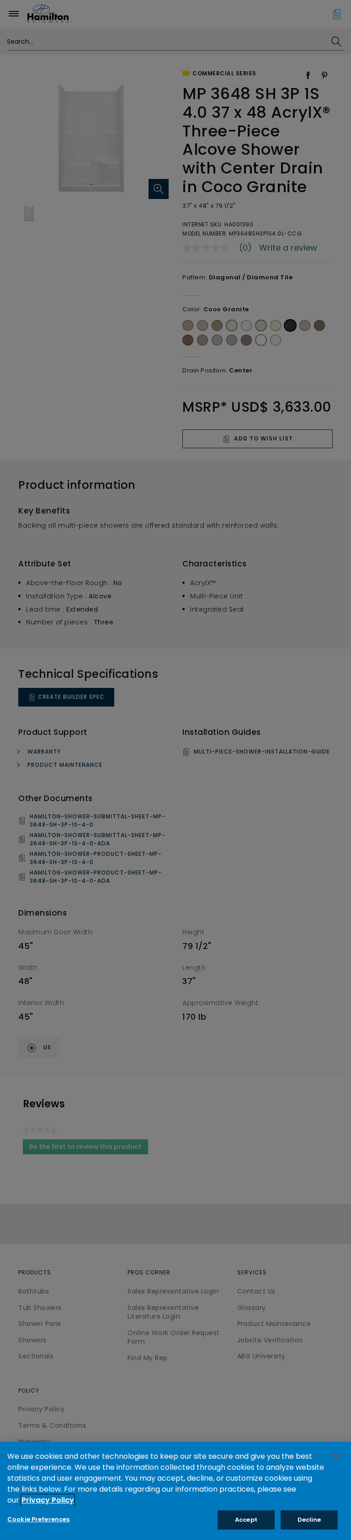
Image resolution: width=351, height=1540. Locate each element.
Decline (309, 1519)
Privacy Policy (47, 1500)
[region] (175, 1491)
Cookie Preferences (38, 1519)
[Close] (336, 1456)
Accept (246, 1519)
